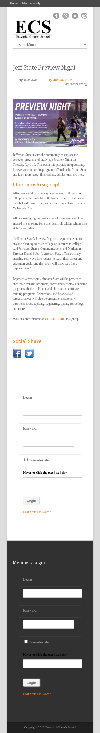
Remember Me (39, 460)
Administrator (62, 80)
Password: (30, 428)
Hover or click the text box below (45, 472)
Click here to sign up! (36, 184)
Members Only (31, 3)
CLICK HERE (55, 319)
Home (14, 3)
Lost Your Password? (37, 512)
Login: (27, 397)
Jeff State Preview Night (44, 67)
